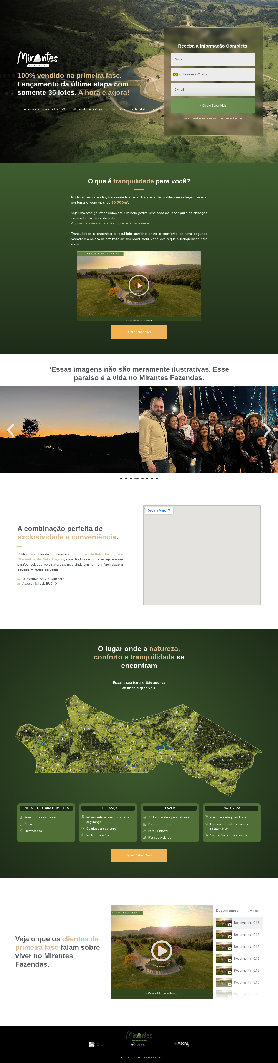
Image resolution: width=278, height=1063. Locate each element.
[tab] (238, 923)
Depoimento (242, 923)
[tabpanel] (162, 952)
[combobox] (177, 74)
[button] (139, 285)
